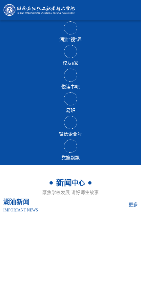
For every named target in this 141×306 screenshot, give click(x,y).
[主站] (70, 9)
